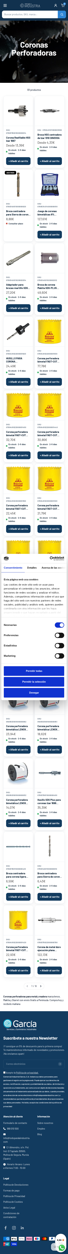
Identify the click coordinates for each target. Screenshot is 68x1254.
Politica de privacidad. (27, 1072)
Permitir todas (34, 670)
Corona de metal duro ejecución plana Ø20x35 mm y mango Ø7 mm (49, 948)
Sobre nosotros (45, 1123)
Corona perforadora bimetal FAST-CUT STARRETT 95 (48, 433)
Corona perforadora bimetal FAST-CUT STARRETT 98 (17, 433)
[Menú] (5, 5)
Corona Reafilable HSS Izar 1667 (18, 139)
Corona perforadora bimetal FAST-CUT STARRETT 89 (17, 948)
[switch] (59, 635)
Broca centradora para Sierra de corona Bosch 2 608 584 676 (49, 875)
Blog (39, 1134)
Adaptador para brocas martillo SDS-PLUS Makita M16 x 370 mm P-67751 (17, 286)
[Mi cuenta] (55, 5)
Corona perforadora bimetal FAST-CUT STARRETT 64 (48, 507)
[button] (34, 14)
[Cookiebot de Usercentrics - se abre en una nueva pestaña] (49, 558)
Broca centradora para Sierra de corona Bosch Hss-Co (18, 213)
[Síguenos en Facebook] (5, 1228)
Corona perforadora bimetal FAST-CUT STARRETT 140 (48, 360)
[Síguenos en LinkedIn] (22, 1228)
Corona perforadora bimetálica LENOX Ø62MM (17, 728)
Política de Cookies (13, 1201)
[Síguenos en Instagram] (14, 1228)
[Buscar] (62, 14)
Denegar (34, 692)
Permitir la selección (34, 681)
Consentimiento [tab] (13, 567)
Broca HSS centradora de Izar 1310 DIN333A (49, 136)
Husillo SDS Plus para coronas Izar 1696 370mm (49, 801)
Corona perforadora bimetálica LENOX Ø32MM (17, 801)
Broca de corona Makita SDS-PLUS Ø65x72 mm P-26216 (48, 286)
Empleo (41, 1128)
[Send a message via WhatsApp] (61, 1247)
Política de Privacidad (14, 1196)
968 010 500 (13, 1128)
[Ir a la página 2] (40, 986)
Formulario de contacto (15, 1123)
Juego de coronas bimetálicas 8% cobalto (47, 213)
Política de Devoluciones (15, 1184)
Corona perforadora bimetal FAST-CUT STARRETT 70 (17, 507)
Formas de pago (11, 1190)
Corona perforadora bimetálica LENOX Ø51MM (48, 728)
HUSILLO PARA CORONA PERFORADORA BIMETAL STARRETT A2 (17, 360)
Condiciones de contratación (11, 1215)
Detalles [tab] (32, 567)
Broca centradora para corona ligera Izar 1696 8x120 (16, 875)
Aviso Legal (9, 1207)
